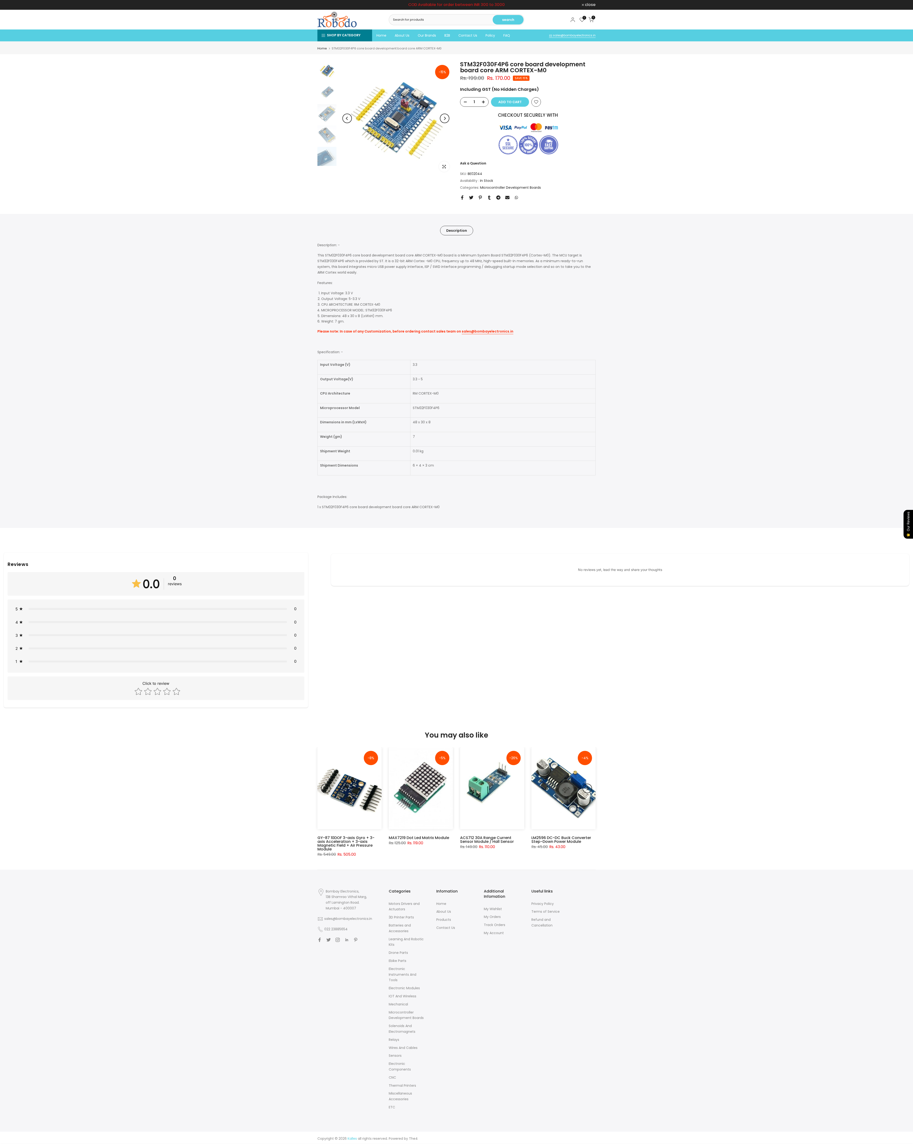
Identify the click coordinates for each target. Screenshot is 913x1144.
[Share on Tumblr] (489, 197)
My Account (494, 933)
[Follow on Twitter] (328, 940)
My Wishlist (493, 909)
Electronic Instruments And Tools (402, 974)
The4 (413, 1138)
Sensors (395, 1055)
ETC (392, 1107)
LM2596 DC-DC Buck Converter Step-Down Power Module (561, 839)
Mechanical (398, 1004)
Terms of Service (545, 911)
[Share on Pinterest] (480, 197)
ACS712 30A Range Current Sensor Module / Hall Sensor (487, 839)
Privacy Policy (542, 903)
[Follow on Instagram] (337, 940)
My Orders (492, 916)
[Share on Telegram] (498, 197)
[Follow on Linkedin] (347, 940)
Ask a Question (473, 163)
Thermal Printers (402, 1085)
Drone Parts (398, 952)
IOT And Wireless (402, 996)
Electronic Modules (404, 988)
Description (456, 230)
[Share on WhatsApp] (516, 197)
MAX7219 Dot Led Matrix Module (419, 837)
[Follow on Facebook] (319, 940)
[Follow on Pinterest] (356, 940)
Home (381, 35)
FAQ (506, 35)
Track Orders (494, 924)
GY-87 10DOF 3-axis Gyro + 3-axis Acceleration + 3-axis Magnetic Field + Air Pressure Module (345, 843)
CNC (392, 1077)
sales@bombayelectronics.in (574, 35)
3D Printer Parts (401, 917)
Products (443, 919)
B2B (447, 35)
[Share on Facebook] (462, 197)
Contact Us (467, 35)
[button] (156, 608)
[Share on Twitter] (471, 197)
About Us (402, 35)
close (325, 5)
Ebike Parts (397, 960)
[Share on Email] (507, 197)
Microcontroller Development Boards (510, 187)
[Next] (444, 118)
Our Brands (427, 35)
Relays (394, 1039)
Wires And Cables (403, 1047)
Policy (490, 35)
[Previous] (347, 118)
